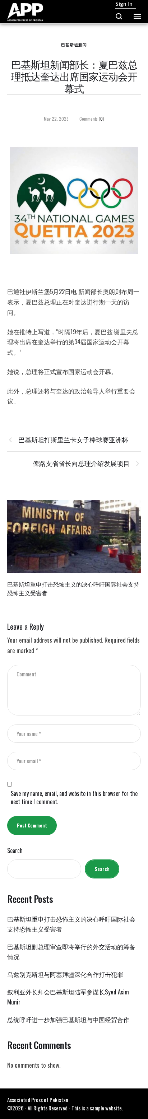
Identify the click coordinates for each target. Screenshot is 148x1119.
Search (15, 851)
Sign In (123, 4)
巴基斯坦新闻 (74, 44)
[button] (119, 16)
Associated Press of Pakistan (37, 1100)
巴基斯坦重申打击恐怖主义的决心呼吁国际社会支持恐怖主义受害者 (73, 588)
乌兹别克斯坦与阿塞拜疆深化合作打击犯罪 (65, 974)
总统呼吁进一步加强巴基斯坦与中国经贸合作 (68, 1019)
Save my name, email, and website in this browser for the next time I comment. (74, 797)
